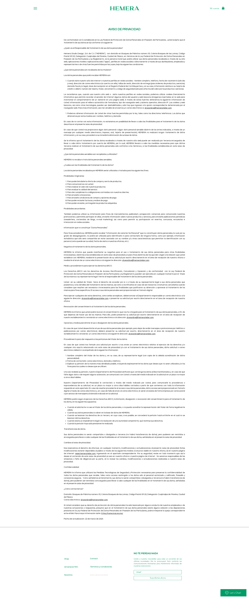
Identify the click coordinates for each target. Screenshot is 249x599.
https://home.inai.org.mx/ (112, 513)
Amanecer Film (71, 567)
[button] (35, 8)
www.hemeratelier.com (85, 454)
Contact (94, 558)
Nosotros (68, 575)
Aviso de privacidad (99, 575)
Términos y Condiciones (99, 566)
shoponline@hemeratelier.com (158, 108)
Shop (66, 559)
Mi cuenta (214, 8)
